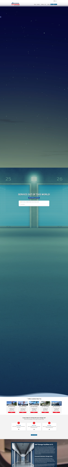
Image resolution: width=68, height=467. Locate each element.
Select (12, 412)
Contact (48, 4)
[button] (0, 17)
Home (35, 4)
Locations (38, 4)
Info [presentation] (45, 4)
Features (42, 4)
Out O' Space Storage (11, 406)
